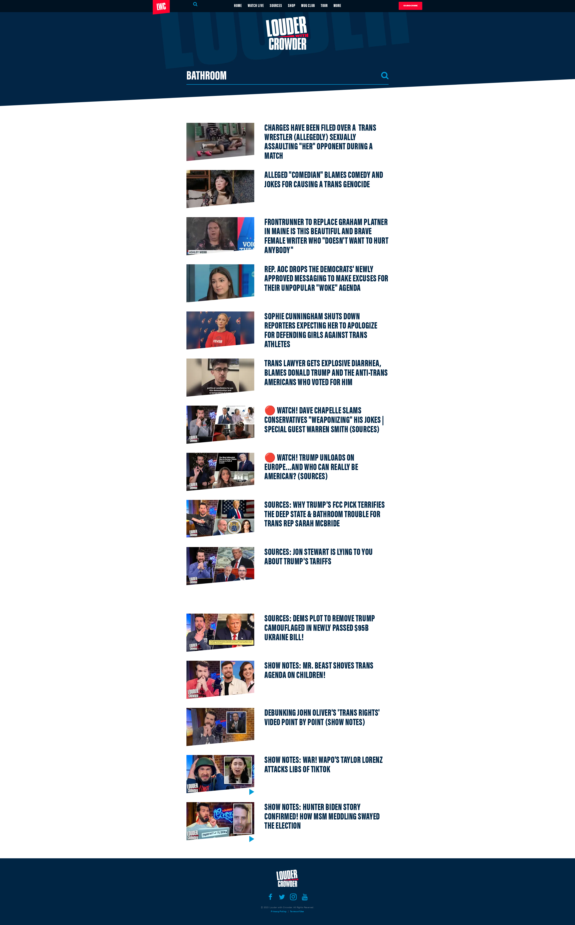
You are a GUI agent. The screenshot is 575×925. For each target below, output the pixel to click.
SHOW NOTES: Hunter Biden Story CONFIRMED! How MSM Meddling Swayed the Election (322, 815)
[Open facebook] (270, 897)
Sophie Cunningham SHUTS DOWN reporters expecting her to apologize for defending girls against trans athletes (320, 329)
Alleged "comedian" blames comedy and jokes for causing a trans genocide (323, 179)
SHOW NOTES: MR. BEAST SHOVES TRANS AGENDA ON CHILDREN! (319, 669)
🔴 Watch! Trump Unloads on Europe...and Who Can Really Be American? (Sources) (311, 466)
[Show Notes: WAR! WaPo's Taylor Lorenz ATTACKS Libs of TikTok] (220, 774)
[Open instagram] (293, 897)
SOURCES (276, 5)
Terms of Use (297, 911)
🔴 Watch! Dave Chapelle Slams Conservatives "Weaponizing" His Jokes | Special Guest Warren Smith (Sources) (324, 419)
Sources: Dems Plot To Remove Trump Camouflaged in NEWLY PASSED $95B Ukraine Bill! (319, 627)
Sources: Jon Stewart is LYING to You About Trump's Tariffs (318, 556)
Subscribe (410, 6)
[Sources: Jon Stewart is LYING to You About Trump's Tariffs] (220, 566)
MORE (337, 5)
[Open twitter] (282, 897)
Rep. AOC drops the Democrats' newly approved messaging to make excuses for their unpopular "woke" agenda (326, 278)
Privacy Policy (278, 911)
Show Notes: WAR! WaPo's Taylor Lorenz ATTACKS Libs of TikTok (323, 764)
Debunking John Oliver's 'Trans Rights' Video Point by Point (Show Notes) (322, 717)
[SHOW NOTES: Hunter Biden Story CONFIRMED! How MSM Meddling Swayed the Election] (220, 821)
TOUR (324, 5)
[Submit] (385, 75)
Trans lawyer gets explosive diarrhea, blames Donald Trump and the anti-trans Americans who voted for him (326, 372)
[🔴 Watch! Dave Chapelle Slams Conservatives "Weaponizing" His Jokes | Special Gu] (220, 425)
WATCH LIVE (256, 5)
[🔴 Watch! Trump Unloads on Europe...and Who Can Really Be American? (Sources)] (220, 472)
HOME (238, 5)
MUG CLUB (308, 5)
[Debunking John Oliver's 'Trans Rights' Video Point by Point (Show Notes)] (220, 727)
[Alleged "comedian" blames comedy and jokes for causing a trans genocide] (220, 189)
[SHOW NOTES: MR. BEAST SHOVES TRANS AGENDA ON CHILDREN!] (220, 680)
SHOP (291, 5)
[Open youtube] (305, 897)
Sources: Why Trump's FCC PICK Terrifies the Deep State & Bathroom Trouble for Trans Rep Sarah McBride (324, 513)
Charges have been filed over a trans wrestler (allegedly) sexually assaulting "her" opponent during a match (320, 141)
